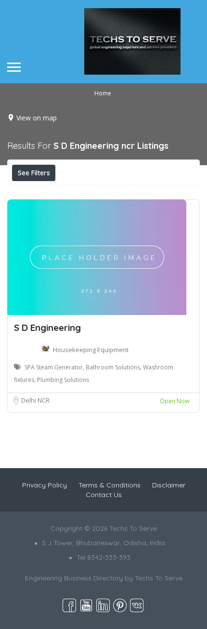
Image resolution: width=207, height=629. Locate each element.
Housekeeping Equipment (91, 349)
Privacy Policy (44, 485)
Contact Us (104, 494)
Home (102, 93)
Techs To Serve (158, 578)
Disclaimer (168, 485)
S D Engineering (47, 327)
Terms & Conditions (109, 485)
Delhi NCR (35, 400)
